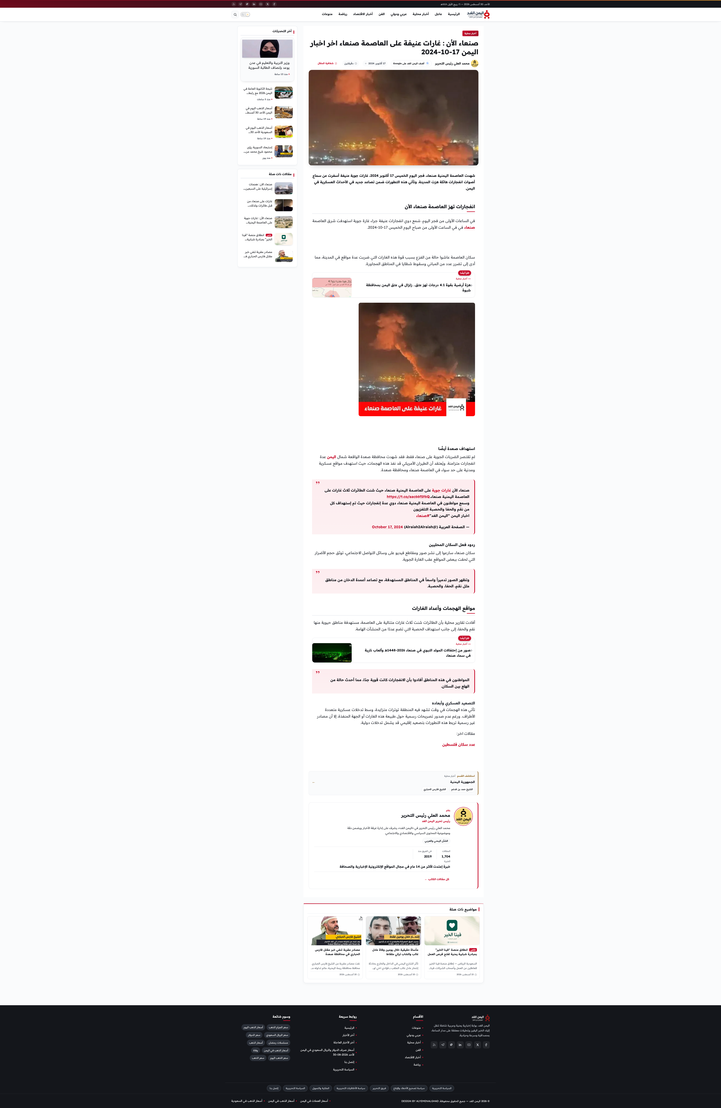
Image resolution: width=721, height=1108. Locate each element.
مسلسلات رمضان (278, 1042)
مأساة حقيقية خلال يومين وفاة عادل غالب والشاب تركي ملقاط (395, 952)
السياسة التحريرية (343, 1069)
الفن (382, 14)
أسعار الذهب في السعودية (246, 1101)
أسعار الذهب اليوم (253, 1027)
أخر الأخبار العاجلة (343, 1042)
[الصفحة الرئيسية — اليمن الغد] (478, 14)
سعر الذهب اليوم (279, 1057)
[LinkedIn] (254, 4)
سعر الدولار (254, 1034)
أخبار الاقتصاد (363, 14)
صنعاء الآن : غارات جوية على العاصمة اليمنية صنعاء (258, 222)
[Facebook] (274, 4)
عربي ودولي (399, 14)
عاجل (438, 14)
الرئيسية (454, 14)
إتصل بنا (349, 1062)
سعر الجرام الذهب (278, 1027)
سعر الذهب (258, 1057)
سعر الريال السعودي (277, 1034)
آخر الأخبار (348, 1035)
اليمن (331, 456)
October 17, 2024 (387, 527)
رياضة (343, 14)
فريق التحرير (379, 1088)
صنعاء (469, 227)
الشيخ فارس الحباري (435, 789)
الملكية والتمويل (320, 1088)
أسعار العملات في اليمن (314, 1101)
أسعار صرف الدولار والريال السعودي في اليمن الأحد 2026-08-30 (327, 1052)
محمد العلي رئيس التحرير (452, 63)
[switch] (245, 14)
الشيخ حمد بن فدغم (462, 789)
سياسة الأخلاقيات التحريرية (351, 1088)
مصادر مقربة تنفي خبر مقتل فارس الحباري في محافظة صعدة (337, 952)
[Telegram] (240, 4)
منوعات (327, 14)
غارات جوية (441, 490)
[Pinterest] (247, 4)
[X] (267, 4)
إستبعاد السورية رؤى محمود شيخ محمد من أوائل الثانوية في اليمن (258, 151)
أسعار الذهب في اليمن (276, 1050)
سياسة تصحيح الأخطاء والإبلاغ (409, 1088)
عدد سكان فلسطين (458, 744)
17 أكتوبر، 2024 (376, 63)
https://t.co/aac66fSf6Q (408, 496)
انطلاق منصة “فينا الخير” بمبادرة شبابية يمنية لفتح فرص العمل (452, 952)
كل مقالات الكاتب (437, 879)
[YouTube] (260, 4)
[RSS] (233, 4)
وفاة (255, 1050)
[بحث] (235, 14)
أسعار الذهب (256, 1042)
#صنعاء (422, 515)
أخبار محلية (421, 14)
